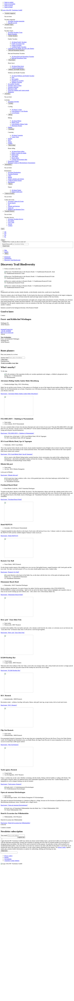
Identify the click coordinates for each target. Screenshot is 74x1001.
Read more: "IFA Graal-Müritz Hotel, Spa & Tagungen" (17, 454)
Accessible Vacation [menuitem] (13, 84)
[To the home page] (11, 10)
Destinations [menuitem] (8, 164)
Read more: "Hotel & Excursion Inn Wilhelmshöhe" (15, 823)
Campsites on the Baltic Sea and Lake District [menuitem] (21, 48)
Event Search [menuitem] (12, 203)
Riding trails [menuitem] (15, 154)
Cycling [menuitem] (11, 103)
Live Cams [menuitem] (11, 222)
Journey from (4, 357)
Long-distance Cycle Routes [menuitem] (20, 111)
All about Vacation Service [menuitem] (15, 219)
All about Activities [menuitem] (13, 101)
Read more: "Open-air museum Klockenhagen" (14, 805)
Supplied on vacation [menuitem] (18, 80)
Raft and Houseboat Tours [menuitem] (19, 58)
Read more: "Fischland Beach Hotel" (11, 499)
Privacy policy (8, 856)
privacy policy (62, 847)
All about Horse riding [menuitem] (18, 151)
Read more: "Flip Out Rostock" (10, 744)
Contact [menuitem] (10, 225)
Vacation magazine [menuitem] (10, 13)
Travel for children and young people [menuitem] (18, 90)
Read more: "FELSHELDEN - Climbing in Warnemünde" (17, 433)
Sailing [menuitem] (10, 142)
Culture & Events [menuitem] (9, 193)
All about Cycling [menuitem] (17, 109)
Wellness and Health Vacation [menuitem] (16, 69)
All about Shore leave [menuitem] (18, 66)
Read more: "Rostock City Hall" (10, 572)
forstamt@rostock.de (7, 329)
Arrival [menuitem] (10, 224)
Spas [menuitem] (13, 77)
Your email (4, 835)
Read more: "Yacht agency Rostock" (11, 784)
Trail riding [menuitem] (15, 156)
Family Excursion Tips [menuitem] (18, 43)
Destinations (7, 258)
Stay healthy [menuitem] (15, 79)
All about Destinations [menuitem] (14, 172)
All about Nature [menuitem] (16, 190)
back (2, 228)
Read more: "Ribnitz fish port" (9, 475)
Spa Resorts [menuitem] (11, 182)
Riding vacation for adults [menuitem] (19, 153)
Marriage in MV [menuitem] (12, 89)
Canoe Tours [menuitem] (15, 137)
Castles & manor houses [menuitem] (15, 180)
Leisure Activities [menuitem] (16, 45)
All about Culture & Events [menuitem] (16, 201)
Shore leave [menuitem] (12, 60)
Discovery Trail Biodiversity (12, 260)
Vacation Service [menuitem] (9, 211)
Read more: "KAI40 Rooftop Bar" (10, 670)
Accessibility (8, 859)
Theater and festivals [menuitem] (14, 206)
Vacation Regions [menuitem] (13, 174)
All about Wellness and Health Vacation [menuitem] (23, 76)
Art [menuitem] (9, 204)
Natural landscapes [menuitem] (17, 191)
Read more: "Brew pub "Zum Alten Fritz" (13, 632)
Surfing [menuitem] (10, 138)
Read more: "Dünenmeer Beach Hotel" (12, 594)
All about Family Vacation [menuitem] (19, 42)
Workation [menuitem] (11, 92)
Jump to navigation (9, 4)
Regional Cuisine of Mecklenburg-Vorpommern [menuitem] (21, 163)
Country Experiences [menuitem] (18, 68)
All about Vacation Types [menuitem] (15, 32)
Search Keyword (7, 244)
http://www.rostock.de (7, 332)
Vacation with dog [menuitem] (13, 87)
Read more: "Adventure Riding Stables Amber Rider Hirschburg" (19, 393)
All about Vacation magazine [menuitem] (16, 21)
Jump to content (8, 2)
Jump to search (8, 5)
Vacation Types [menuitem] (9, 24)
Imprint (6, 857)
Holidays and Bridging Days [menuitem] (16, 209)
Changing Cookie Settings (11, 860)
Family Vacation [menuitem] (13, 36)
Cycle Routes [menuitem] (15, 113)
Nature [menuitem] (10, 184)
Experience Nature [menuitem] (13, 161)
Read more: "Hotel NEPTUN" (9, 535)
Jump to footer (8, 7)
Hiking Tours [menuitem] (15, 122)
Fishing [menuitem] (10, 127)
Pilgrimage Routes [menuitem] (17, 125)
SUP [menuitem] (9, 140)
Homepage (7, 257)
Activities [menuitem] (7, 93)
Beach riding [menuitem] (15, 158)
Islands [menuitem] (10, 177)
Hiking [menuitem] (10, 114)
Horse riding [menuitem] (12, 145)
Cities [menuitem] (9, 175)
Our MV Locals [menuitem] (12, 23)
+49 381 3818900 (6, 331)
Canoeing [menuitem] (11, 129)
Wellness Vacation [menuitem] (17, 82)
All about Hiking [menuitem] (16, 121)
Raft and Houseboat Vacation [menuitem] (16, 50)
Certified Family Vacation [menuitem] (19, 47)
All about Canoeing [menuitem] (17, 135)
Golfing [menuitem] (10, 143)
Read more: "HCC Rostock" (9, 705)
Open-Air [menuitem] (10, 208)
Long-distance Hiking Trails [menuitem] (20, 124)
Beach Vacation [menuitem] (12, 34)
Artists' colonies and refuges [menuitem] (16, 179)
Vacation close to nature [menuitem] (14, 85)
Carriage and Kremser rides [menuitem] (19, 159)
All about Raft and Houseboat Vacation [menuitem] (23, 56)
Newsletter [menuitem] (11, 220)
